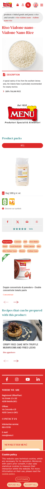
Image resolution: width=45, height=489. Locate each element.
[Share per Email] (27, 222)
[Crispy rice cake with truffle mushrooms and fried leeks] (22, 330)
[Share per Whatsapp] (37, 222)
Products (8, 14)
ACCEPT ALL (31, 484)
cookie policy (8, 473)
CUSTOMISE (22, 479)
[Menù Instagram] (16, 379)
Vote (31, 228)
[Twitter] (17, 222)
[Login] (23, 5)
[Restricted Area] (17, 5)
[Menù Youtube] (27, 379)
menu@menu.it (7, 435)
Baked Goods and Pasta (23, 14)
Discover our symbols (13, 208)
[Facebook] (8, 222)
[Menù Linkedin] (38, 379)
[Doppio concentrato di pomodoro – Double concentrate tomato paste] (22, 269)
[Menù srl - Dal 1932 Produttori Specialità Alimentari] (7, 5)
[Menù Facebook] (7, 379)
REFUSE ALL (14, 484)
